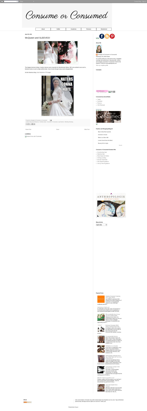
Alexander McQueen (34, 121)
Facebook (99, 101)
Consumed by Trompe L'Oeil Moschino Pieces (112, 367)
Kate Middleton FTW (42, 72)
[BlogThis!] (29, 124)
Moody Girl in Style (103, 143)
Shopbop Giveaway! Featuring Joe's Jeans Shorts (113, 297)
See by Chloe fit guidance (103, 163)
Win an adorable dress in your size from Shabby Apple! (113, 315)
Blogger (76, 407)
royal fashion (61, 121)
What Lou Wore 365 (103, 137)
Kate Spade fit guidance (103, 161)
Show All (120, 145)
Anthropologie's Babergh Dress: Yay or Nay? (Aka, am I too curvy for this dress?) (114, 357)
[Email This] (27, 124)
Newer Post (28, 129)
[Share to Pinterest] (34, 124)
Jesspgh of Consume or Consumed (39, 120)
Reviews (88, 29)
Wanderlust (104, 29)
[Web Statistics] (28, 402)
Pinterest (99, 103)
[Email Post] (50, 120)
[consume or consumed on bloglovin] (102, 92)
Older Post (87, 129)
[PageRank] (111, 92)
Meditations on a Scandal (112, 346)
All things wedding (101, 157)
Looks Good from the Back (105, 140)
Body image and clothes (103, 156)
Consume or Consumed (52, 121)
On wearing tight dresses (112, 336)
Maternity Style (101, 154)
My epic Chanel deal (102, 159)
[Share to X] (31, 124)
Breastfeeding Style (102, 152)
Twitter (99, 99)
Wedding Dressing (69, 121)
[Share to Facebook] (32, 124)
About (43, 29)
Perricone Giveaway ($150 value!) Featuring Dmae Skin (112, 326)
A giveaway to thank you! (103, 307)
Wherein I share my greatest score (105, 377)
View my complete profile (102, 65)
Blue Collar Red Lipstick (104, 131)
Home (57, 129)
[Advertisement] (111, 180)
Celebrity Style (43, 121)
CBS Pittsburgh (101, 105)
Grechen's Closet (102, 134)
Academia (73, 29)
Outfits (58, 29)
